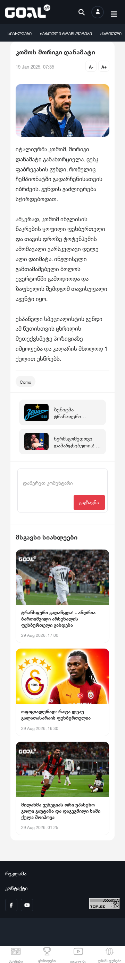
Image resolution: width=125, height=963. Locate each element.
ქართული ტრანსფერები (66, 33)
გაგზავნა (89, 502)
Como (25, 381)
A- (91, 66)
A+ (104, 66)
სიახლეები (20, 33)
